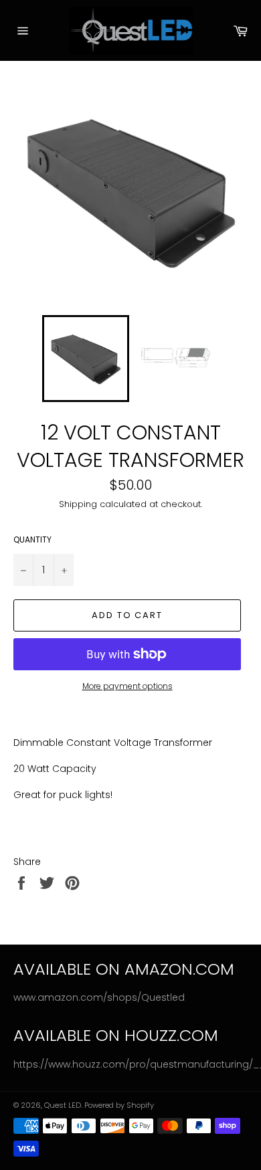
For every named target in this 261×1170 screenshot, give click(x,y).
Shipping (78, 504)
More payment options (127, 686)
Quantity (32, 539)
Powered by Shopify (119, 1105)
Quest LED (62, 1105)
